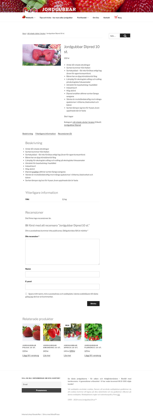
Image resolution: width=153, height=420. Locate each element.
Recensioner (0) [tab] (65, 134)
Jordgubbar (59, 9)
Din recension (32, 236)
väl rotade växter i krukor (36, 33)
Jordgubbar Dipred (72, 125)
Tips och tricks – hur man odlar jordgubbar (56, 18)
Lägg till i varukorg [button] (30, 355)
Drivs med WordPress (51, 414)
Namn (28, 269)
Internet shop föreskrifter (31, 414)
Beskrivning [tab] (27, 134)
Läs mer (46, 355)
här (118, 394)
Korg (120, 18)
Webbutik (29, 18)
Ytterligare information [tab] (45, 134)
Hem (24, 33)
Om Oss (96, 18)
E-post (28, 281)
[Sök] (125, 35)
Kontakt (107, 18)
